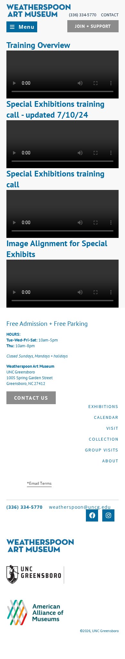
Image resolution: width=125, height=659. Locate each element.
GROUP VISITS (102, 450)
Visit (112, 428)
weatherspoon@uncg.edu (80, 507)
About (110, 461)
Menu (27, 26)
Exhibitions (103, 406)
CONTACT (110, 15)
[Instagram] (108, 515)
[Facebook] (92, 515)
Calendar (106, 417)
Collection (104, 439)
